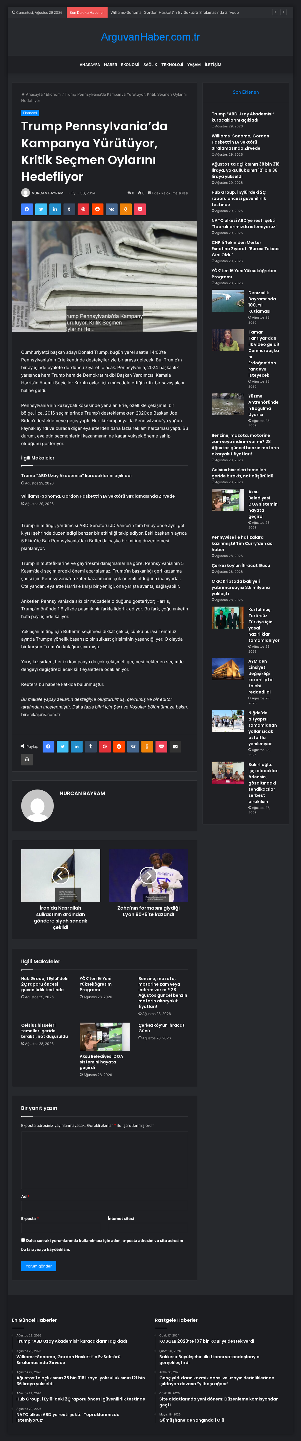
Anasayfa (90, 64)
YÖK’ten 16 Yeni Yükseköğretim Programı (96, 984)
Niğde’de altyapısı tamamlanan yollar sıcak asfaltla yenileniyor (262, 728)
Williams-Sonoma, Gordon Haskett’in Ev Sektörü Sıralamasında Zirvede (98, 496)
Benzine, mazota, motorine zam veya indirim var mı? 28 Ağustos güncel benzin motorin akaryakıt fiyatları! (162, 992)
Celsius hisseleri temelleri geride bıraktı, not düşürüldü (44, 1030)
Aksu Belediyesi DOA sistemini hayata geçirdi (101, 1061)
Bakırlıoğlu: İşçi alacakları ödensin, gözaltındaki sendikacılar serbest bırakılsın (263, 783)
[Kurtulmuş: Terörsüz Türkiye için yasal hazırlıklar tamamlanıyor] (228, 618)
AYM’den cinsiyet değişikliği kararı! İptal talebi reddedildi (261, 676)
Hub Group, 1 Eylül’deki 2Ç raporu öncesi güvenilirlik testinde (44, 984)
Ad (25, 1196)
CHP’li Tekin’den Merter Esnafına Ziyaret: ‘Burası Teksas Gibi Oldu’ (246, 249)
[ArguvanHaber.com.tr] (150, 37)
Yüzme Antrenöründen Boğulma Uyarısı (263, 405)
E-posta (30, 1218)
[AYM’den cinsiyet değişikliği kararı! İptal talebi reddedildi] (228, 669)
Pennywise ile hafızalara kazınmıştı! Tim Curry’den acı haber (243, 543)
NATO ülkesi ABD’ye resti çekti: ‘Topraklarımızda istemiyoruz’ (244, 224)
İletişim (213, 64)
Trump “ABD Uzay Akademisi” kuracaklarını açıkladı (76, 476)
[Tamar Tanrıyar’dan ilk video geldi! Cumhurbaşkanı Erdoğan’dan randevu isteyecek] (228, 340)
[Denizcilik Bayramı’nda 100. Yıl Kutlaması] (228, 301)
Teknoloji (172, 64)
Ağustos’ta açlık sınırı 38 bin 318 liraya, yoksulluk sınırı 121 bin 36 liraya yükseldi (246, 170)
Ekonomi (130, 64)
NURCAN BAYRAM (47, 193)
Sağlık (150, 64)
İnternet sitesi (121, 1218)
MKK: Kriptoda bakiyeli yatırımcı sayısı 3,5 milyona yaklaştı (241, 587)
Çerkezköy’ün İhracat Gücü (161, 1028)
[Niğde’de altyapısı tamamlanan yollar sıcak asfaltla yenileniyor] (228, 721)
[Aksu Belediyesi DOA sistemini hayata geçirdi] (105, 1037)
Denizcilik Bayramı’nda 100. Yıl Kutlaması (262, 302)
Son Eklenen (246, 92)
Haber (110, 64)
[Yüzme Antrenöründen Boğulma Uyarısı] (228, 404)
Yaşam (194, 64)
